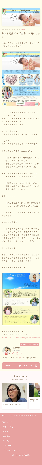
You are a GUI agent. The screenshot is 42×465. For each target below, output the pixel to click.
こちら (21, 358)
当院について (7, 422)
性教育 (5, 431)
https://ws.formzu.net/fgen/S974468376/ (21, 337)
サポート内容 (8, 427)
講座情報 (6, 436)
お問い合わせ (8, 445)
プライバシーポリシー (11, 450)
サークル (6, 441)
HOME (3, 415)
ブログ (25, 29)
